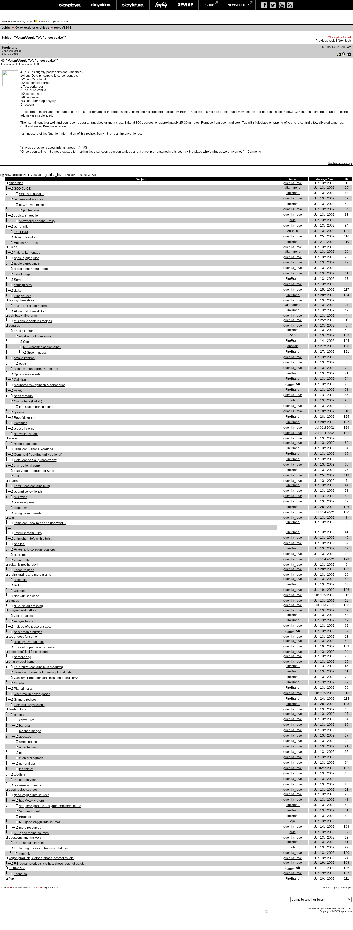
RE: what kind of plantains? (42, 347)
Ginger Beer (22, 296)
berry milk (21, 226)
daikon (19, 290)
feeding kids (17, 709)
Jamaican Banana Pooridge (33, 449)
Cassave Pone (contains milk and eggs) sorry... (47, 678)
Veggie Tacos (23, 621)
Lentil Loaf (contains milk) (32, 486)
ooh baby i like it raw (23, 315)
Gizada (19, 683)
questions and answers (25, 837)
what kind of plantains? (35, 336)
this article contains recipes (33, 321)
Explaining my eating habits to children (41, 848)
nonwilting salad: (26, 434)
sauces (14, 600)
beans (13, 481)
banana (24, 725)
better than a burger (28, 632)
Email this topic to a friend (54, 21)
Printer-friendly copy (20, 21)
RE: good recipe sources (31, 833)
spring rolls (21, 560)
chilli (17, 476)
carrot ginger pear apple (31, 269)
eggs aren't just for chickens (28, 652)
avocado (25, 736)
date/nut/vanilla (24, 237)
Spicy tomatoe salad (28, 374)
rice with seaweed (26, 596)
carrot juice (27, 720)
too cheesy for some (23, 636)
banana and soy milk (28, 199)
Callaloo (20, 380)
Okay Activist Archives (32, 27)
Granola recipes (25, 699)
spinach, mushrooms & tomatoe (36, 369)
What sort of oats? (31, 194)
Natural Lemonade (27, 252)
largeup (161, 5)
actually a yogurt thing (29, 642)
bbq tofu (19, 544)
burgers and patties (22, 610)
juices (13, 247)
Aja (292, 821)
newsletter (238, 5)
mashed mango (30, 731)
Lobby (6, 27)
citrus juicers (23, 285)
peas (22, 753)
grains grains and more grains (30, 574)
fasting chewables (21, 300)
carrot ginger (23, 274)
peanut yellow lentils (28, 491)
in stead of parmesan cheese (34, 647)
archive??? (17, 868)
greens (19, 412)
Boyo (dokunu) (24, 418)
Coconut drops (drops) (29, 705)
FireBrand (10, 47)
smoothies (16, 183)
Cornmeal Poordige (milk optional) (38, 454)
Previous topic (325, 40)
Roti (17, 585)
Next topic (345, 40)
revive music (185, 5)
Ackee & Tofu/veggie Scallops (35, 549)
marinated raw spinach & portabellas (39, 385)
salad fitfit (20, 580)
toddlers (19, 774)
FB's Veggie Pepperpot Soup (34, 471)
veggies (14, 325)
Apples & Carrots (26, 243)
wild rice (20, 591)
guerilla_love (54, 175)
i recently (24, 854)
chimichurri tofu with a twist (32, 538)
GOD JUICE (22, 188)
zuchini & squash (31, 758)
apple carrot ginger (27, 263)
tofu (11, 518)
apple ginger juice (26, 258)
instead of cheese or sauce (33, 627)
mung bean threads (27, 513)
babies (19, 715)
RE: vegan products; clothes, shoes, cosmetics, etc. (49, 863)
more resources (30, 828)
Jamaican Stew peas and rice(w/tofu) (40, 523)
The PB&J (21, 232)
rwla (293, 220)
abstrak (292, 346)
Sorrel (18, 280)
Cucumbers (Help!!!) (28, 401)
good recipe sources (23, 790)
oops (22, 363)
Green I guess (37, 352)
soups (13, 438)
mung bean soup (26, 444)
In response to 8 (29, 64)
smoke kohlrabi (24, 358)
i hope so (20, 874)
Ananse (292, 231)
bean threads (23, 396)
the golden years (25, 780)
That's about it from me (29, 843)
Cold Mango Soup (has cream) (35, 460)
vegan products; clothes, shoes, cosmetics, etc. (41, 858)
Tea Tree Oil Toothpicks (30, 306)
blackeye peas (24, 502)
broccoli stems (24, 428)
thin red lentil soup (27, 465)
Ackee (18, 390)
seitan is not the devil (23, 565)
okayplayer (70, 5)
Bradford (25, 817)
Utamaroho (293, 187)
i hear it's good (24, 570)
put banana (31, 210)
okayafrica (101, 5)
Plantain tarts (23, 689)
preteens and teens (27, 785)
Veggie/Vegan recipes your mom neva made (50, 806)
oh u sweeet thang (22, 661)
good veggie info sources (31, 795)
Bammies (20, 423)
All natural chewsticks (29, 311)
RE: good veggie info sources (39, 822)
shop (209, 5)
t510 (292, 335)
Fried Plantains (24, 331)
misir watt (20, 497)
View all (36, 175)
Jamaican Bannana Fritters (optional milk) (43, 672)
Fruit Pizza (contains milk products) (38, 667)
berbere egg (22, 657)
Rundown (21, 508)
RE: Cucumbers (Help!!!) (36, 407)
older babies (28, 747)
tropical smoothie (26, 216)
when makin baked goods (32, 694)
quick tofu (20, 555)
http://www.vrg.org (31, 800)
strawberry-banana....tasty (37, 221)
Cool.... (28, 342)
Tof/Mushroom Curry (28, 533)
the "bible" (26, 769)
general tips (27, 763)
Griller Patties (23, 616)
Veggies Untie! (29, 811)
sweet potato (28, 742)
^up (11, 878)
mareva (290, 385)
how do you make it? (33, 205)
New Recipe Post (17, 175)
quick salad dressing (28, 606)
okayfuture (133, 5)
